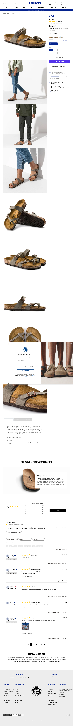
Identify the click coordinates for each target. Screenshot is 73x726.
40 (55, 53)
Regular (54, 43)
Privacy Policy (51, 704)
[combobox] (25, 539)
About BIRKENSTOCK (9, 689)
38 (63, 50)
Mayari (18, 13)
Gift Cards (50, 689)
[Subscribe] (28, 677)
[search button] (15, 3)
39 (50, 53)
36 (55, 50)
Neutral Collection (41, 659)
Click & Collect (18, 700)
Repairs (50, 695)
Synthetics (34, 661)
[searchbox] (11, 539)
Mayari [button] (30, 576)
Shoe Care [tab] (27, 419)
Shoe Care (50, 698)
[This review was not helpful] (65, 563)
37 (59, 50)
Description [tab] (9, 419)
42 (63, 53)
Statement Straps (26, 661)
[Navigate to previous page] (29, 644)
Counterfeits (51, 700)
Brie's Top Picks (36, 657)
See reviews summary (56, 24)
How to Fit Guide (52, 693)
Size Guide (50, 691)
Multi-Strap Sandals (31, 659)
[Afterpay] (65, 28)
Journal (6, 693)
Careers (6, 702)
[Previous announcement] (1, 10)
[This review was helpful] (62, 563)
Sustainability (7, 700)
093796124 (62, 692)
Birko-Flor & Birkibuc (26, 657)
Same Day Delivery (19, 695)
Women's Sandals (42, 661)
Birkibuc (18, 657)
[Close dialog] (71, 343)
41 (59, 53)
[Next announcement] (71, 10)
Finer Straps (63, 657)
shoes (33, 546)
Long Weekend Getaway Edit (14, 659)
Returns (17, 698)
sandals (20, 546)
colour (15, 546)
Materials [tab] (18, 419)
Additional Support (10, 657)
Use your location (55, 76)
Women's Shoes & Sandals (54, 661)
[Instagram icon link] (53, 676)
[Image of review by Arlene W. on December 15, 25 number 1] (25, 626)
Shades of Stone (17, 661)
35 (50, 50)
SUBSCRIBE (25, 370)
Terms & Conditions (52, 702)
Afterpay (17, 702)
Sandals (13, 13)
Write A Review (58, 510)
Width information (66, 40)
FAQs (16, 689)
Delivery (17, 693)
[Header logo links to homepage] (35, 3)
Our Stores (61, 694)
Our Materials (7, 698)
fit (7, 546)
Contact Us (17, 691)
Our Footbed (7, 695)
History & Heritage (8, 691)
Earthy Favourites (55, 657)
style (11, 546)
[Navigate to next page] (44, 644)
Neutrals (49, 659)
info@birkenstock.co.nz (64, 690)
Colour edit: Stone (45, 657)
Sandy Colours (61, 659)
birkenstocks (27, 546)
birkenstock (6, 13)
